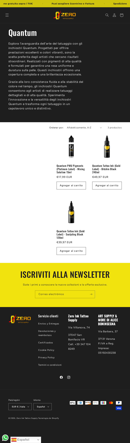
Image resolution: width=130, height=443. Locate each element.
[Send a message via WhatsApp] (5, 437)
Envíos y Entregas (48, 323)
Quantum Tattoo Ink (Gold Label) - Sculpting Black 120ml (71, 234)
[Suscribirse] (91, 294)
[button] (7, 15)
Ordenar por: (56, 127)
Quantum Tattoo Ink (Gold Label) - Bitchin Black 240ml (106, 169)
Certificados (45, 342)
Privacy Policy (46, 357)
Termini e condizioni (50, 364)
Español (22, 439)
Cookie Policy (46, 350)
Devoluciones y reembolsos (47, 333)
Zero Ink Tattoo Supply (27, 418)
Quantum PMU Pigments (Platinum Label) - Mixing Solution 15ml (71, 169)
